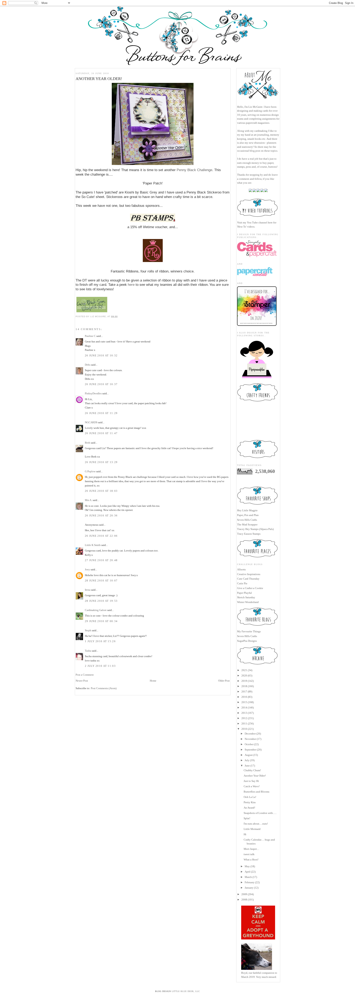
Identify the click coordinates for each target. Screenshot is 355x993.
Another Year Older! (255, 775)
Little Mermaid (252, 829)
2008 (244, 899)
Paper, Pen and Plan (248, 515)
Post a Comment (85, 674)
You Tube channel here (260, 222)
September (250, 749)
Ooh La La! (250, 797)
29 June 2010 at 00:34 (101, 621)
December (250, 733)
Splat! (247, 818)
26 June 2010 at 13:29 (101, 462)
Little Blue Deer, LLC (186, 991)
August (249, 754)
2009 (244, 894)
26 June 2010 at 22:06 (101, 535)
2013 (244, 712)
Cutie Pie (242, 583)
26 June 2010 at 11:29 (101, 413)
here (131, 285)
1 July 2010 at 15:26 (100, 641)
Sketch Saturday (246, 597)
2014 (244, 707)
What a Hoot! (251, 859)
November (250, 738)
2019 (244, 680)
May (247, 866)
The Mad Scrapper (247, 524)
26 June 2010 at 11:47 (101, 433)
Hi (245, 834)
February (250, 882)
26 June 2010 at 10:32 (101, 355)
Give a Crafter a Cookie (250, 588)
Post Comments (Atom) (103, 688)
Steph (88, 630)
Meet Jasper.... (251, 848)
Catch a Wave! (252, 786)
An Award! (249, 807)
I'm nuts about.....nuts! (256, 823)
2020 (244, 675)
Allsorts (241, 569)
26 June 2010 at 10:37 (101, 384)
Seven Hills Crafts (247, 519)
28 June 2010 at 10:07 (101, 580)
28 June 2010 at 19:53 (101, 600)
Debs (87, 364)
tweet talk (249, 854)
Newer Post (82, 680)
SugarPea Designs (247, 640)
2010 (244, 728)
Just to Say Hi (251, 781)
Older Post (224, 680)
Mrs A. (88, 500)
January (249, 887)
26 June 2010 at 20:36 (101, 515)
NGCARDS (91, 422)
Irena (87, 589)
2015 (244, 702)
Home (153, 680)
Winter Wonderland (248, 602)
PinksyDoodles (93, 393)
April (247, 871)
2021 (244, 670)
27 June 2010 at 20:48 (101, 560)
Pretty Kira (250, 802)
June (247, 765)
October (249, 744)
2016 (244, 696)
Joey (87, 569)
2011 (244, 723)
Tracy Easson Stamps (248, 533)
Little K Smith (93, 545)
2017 (244, 691)
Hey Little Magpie (247, 510)
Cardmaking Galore (96, 610)
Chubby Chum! (252, 770)
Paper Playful (244, 592)
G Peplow (90, 471)
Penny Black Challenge (194, 170)
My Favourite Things (249, 631)
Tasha (88, 650)
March (248, 877)
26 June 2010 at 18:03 (101, 490)
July (247, 760)
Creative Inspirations (248, 574)
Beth (87, 442)
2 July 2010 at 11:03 (100, 665)
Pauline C (90, 335)
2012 (244, 718)
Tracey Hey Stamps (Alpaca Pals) (255, 529)
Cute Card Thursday (248, 578)
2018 (244, 686)
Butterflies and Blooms (256, 791)
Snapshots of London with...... (260, 813)
